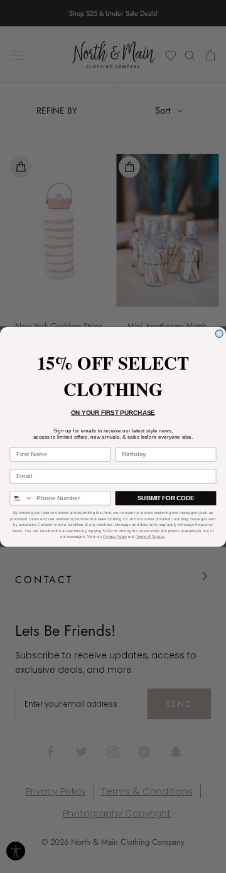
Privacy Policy (115, 537)
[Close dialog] (219, 333)
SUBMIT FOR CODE (166, 498)
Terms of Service (150, 537)
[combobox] (21, 498)
